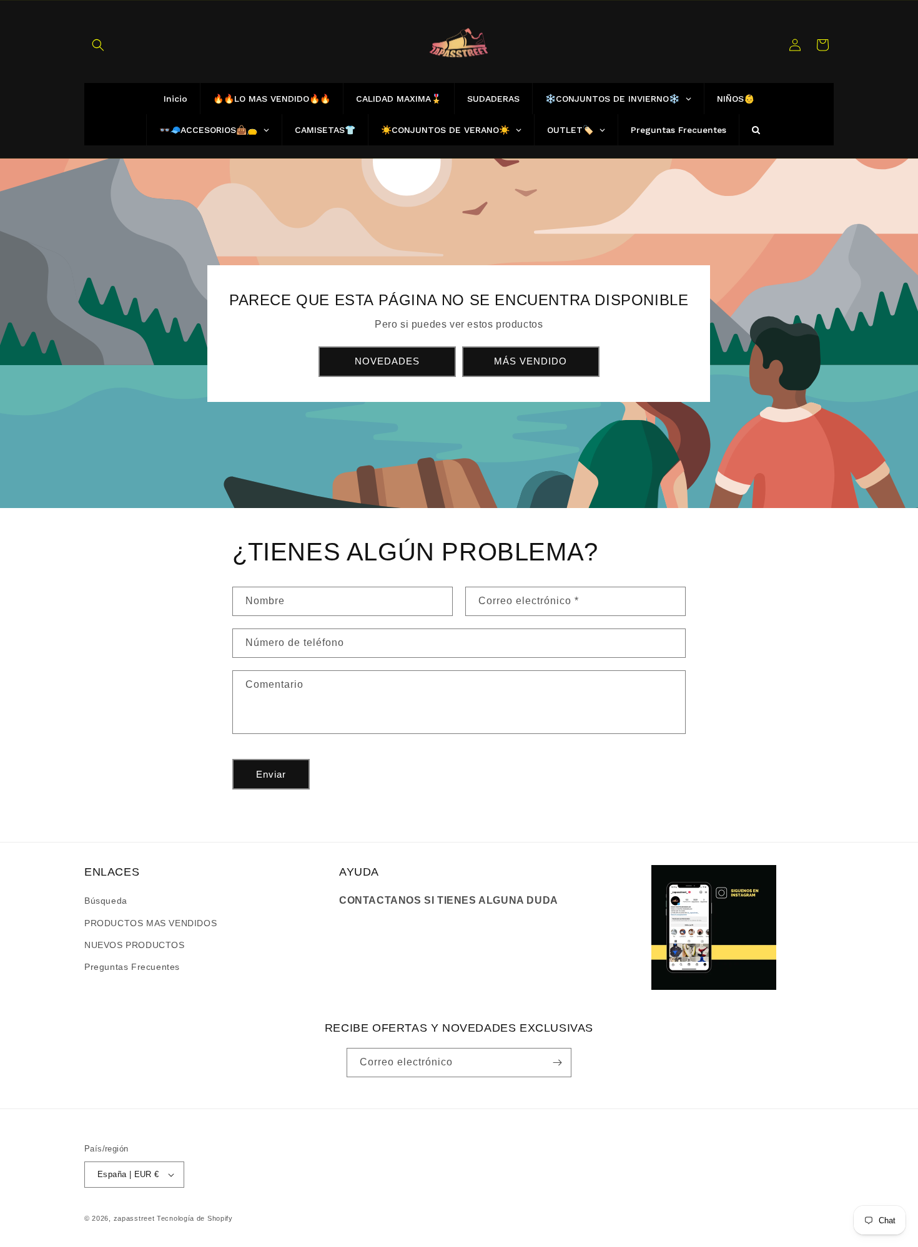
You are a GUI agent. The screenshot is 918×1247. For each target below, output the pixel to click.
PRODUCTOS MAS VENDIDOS (150, 923)
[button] (98, 45)
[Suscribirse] (557, 1062)
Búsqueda (105, 901)
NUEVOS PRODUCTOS (134, 945)
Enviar (271, 774)
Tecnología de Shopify (195, 1218)
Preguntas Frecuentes (132, 967)
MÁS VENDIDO (531, 361)
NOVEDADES (387, 361)
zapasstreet (134, 1218)
